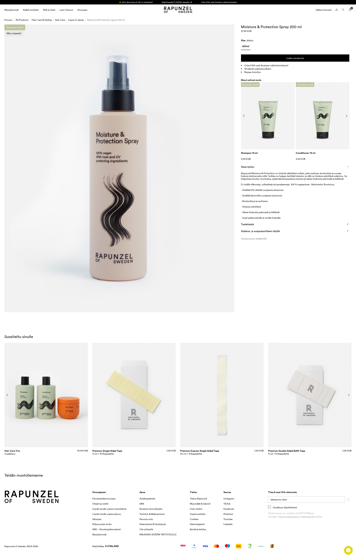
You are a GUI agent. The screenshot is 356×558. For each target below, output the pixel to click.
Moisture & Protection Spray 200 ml (106, 19)
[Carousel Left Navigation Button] (244, 115)
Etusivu (8, 19)
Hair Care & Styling (42, 19)
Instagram (228, 498)
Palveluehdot (308, 516)
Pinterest (228, 513)
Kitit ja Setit (49, 9)
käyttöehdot (290, 507)
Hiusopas (82, 9)
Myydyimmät (11, 9)
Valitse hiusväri (324, 9)
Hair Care (60, 19)
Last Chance (66, 9)
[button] (119, 168)
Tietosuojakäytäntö (288, 516)
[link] (245, 47)
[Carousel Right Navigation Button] (346, 115)
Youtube (228, 519)
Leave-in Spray (76, 19)
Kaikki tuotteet (31, 9)
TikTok (226, 503)
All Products (22, 19)
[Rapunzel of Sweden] (178, 10)
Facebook (228, 508)
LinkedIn (228, 524)
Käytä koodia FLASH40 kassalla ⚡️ (177, 2)
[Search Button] (343, 9)
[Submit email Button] (348, 499)
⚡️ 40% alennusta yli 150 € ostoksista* (136, 2)
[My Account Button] (336, 9)
